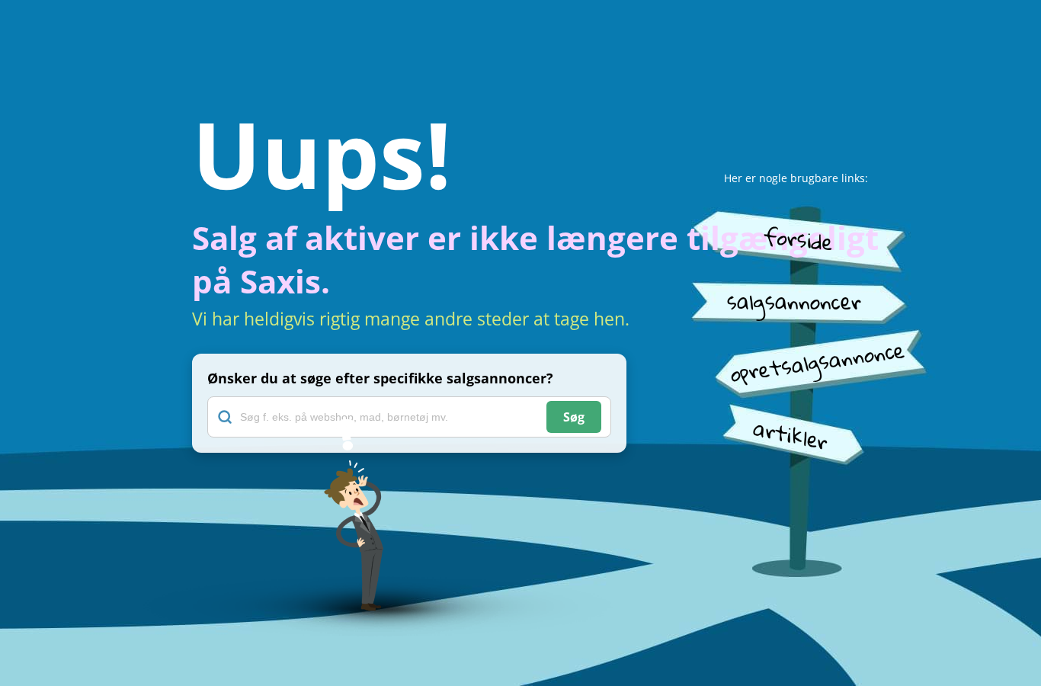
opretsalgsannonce (817, 361)
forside (797, 238)
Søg (574, 417)
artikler (790, 435)
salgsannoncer (794, 301)
